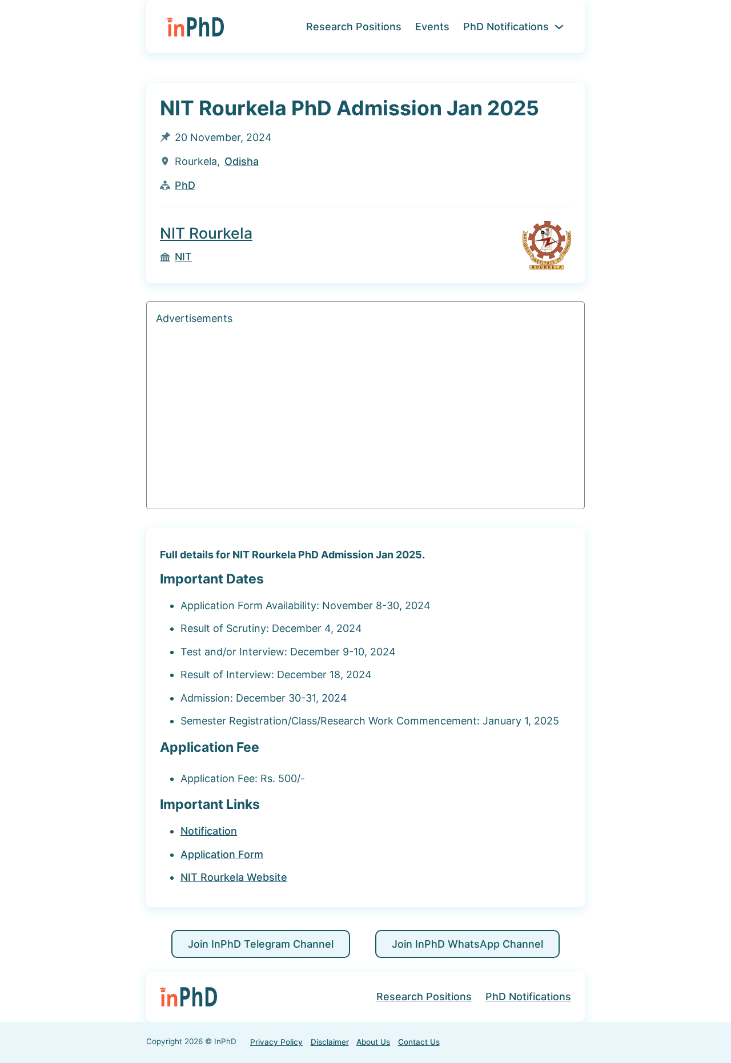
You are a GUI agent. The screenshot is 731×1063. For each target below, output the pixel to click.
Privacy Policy (276, 1041)
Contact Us (419, 1041)
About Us (373, 1041)
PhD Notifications (506, 27)
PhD (185, 185)
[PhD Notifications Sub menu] (559, 27)
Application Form (221, 854)
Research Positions (353, 27)
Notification (208, 831)
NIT (183, 257)
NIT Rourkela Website (233, 877)
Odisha (241, 161)
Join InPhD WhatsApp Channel (467, 944)
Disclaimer (330, 1041)
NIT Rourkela (206, 233)
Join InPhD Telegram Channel (261, 944)
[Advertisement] (365, 420)
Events (432, 27)
